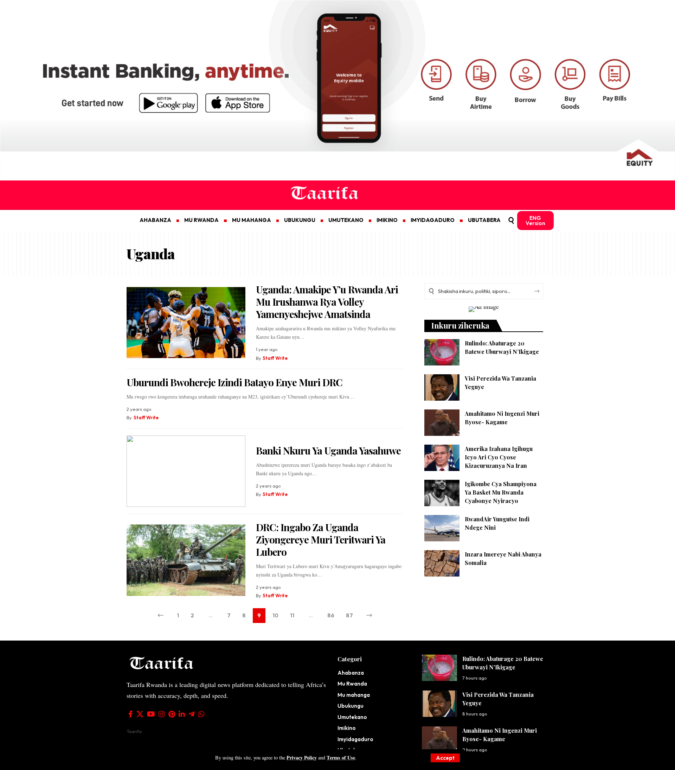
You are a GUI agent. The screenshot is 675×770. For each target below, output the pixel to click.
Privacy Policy (302, 757)
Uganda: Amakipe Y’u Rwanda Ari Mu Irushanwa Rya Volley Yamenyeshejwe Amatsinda (327, 301)
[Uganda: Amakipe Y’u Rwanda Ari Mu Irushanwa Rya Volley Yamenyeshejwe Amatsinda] (186, 322)
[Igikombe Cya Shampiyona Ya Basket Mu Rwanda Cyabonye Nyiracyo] (441, 493)
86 (330, 615)
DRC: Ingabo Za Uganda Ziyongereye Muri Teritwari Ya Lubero (320, 539)
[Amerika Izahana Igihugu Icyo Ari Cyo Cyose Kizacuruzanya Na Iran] (441, 458)
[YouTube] (151, 714)
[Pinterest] (172, 714)
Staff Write (275, 358)
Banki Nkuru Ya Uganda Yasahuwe (328, 450)
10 (275, 615)
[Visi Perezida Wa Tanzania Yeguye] (441, 387)
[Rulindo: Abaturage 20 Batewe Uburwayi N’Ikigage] (441, 352)
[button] (445, 757)
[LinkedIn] (182, 714)
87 (349, 615)
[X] (140, 714)
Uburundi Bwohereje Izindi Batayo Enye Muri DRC (234, 382)
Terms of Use (341, 757)
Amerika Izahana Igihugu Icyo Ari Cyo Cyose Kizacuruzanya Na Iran (499, 457)
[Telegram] (192, 714)
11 (292, 615)
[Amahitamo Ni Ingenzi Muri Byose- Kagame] (441, 422)
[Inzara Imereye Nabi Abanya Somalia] (441, 563)
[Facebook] (131, 714)
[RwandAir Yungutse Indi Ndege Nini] (441, 528)
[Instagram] (162, 714)
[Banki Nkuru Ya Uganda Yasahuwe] (186, 471)
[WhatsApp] (201, 714)
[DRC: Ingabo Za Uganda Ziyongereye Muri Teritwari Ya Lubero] (186, 560)
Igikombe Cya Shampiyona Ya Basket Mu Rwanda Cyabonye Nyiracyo (500, 492)
